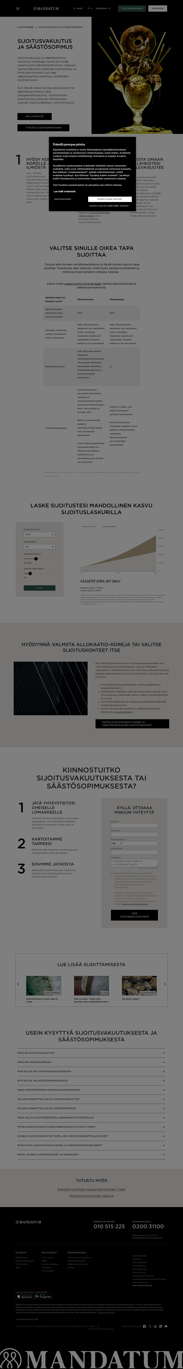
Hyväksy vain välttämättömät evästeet (109, 206)
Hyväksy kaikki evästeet (110, 199)
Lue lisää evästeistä (64, 191)
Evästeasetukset (63, 199)
